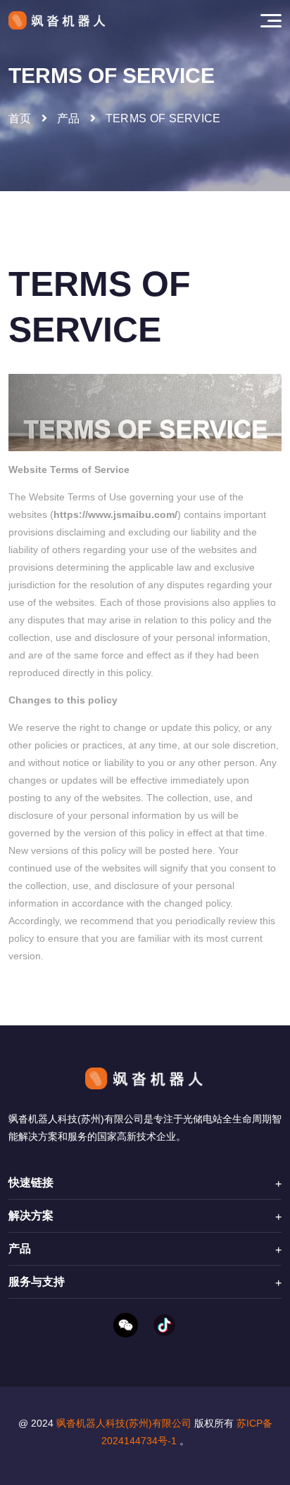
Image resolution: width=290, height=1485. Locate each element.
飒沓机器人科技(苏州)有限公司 (123, 1423)
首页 (20, 118)
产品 (68, 118)
